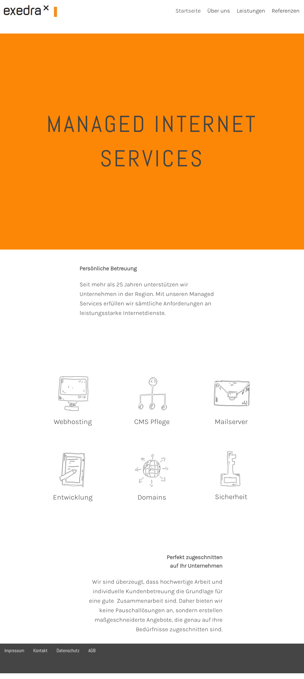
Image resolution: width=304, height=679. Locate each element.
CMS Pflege (152, 421)
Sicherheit (231, 496)
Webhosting (73, 421)
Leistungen (251, 10)
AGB (91, 650)
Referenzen (285, 10)
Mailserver (231, 421)
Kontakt (40, 650)
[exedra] (30, 10)
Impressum (14, 650)
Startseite (188, 10)
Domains (152, 497)
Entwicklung (73, 497)
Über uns (218, 10)
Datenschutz (68, 650)
